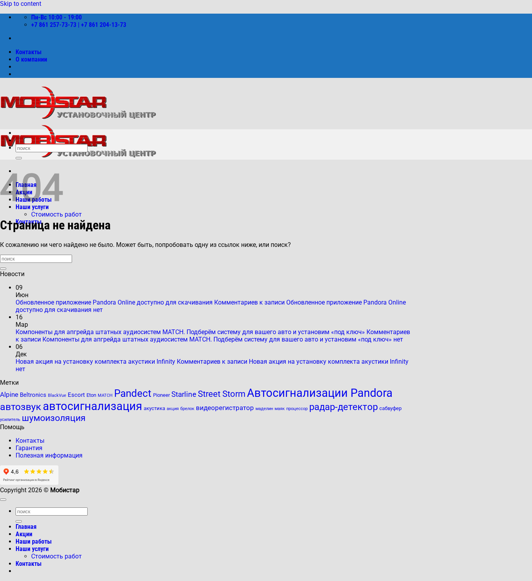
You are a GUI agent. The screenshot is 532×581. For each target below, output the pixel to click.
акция (173, 408)
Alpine (9, 394)
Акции (24, 534)
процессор (297, 408)
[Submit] (19, 158)
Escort (76, 394)
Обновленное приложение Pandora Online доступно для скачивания (114, 302)
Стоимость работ (56, 214)
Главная (26, 526)
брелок (187, 408)
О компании (31, 59)
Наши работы (34, 541)
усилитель (10, 419)
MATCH (105, 395)
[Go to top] (3, 499)
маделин (264, 408)
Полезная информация (49, 455)
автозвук (20, 406)
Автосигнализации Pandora (320, 393)
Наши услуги (32, 549)
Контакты (29, 52)
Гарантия (29, 448)
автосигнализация (92, 406)
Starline (183, 394)
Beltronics (33, 394)
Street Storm (221, 394)
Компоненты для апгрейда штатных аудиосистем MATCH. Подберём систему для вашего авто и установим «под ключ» (190, 332)
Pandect (132, 393)
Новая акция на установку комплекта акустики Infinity (95, 361)
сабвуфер (390, 408)
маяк (280, 408)
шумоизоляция (54, 418)
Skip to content (20, 3)
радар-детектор (343, 406)
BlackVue (57, 395)
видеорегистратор (225, 408)
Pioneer (161, 395)
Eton (91, 395)
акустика (154, 408)
